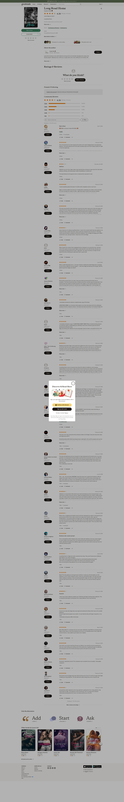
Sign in (66, 412)
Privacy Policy (63, 419)
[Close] (73, 383)
